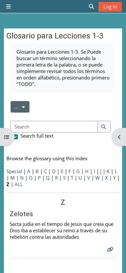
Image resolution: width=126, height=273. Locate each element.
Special (14, 171)
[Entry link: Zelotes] (111, 249)
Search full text (36, 135)
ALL (19, 184)
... (22, 106)
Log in (110, 6)
